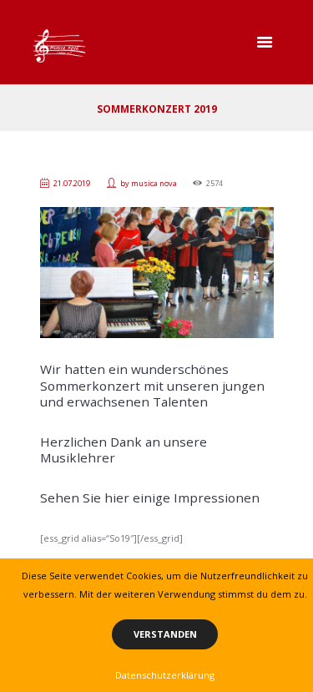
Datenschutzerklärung (165, 675)
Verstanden (165, 634)
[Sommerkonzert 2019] (157, 273)
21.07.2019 (71, 183)
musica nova (154, 183)
